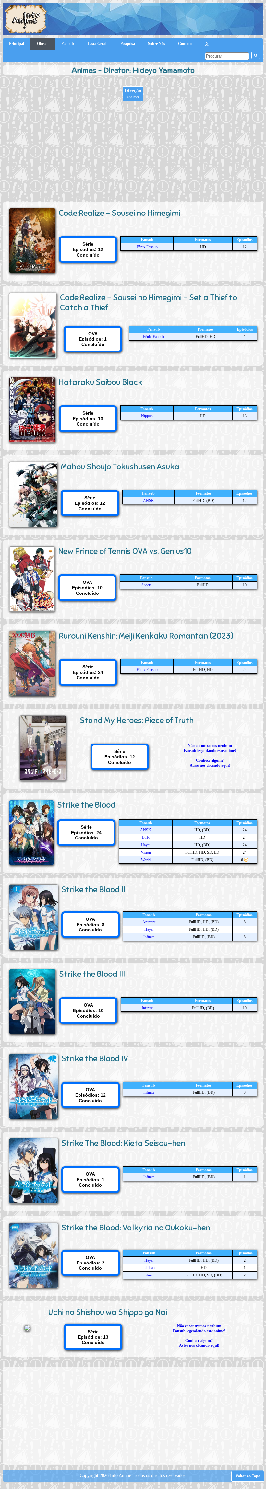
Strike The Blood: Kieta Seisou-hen (123, 1143)
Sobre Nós (156, 43)
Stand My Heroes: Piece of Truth (137, 720)
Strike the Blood (86, 805)
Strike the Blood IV (94, 1059)
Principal (16, 43)
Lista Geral (97, 43)
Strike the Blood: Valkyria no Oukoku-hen (135, 1228)
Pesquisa (127, 43)
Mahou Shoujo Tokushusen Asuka (120, 467)
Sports (146, 585)
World (146, 860)
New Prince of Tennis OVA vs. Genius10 (125, 551)
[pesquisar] (255, 55)
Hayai (145, 845)
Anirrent (148, 922)
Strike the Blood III (92, 974)
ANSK (148, 500)
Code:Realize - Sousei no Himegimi (119, 213)
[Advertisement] (133, 153)
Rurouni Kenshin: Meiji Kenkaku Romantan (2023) (146, 636)
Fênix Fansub (147, 247)
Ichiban (149, 1267)
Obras (42, 43)
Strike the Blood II (93, 889)
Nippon (147, 416)
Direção (133, 93)
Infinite (148, 937)
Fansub (68, 43)
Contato (185, 43)
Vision (146, 852)
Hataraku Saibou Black (100, 382)
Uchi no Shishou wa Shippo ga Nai (107, 1312)
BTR (146, 837)
